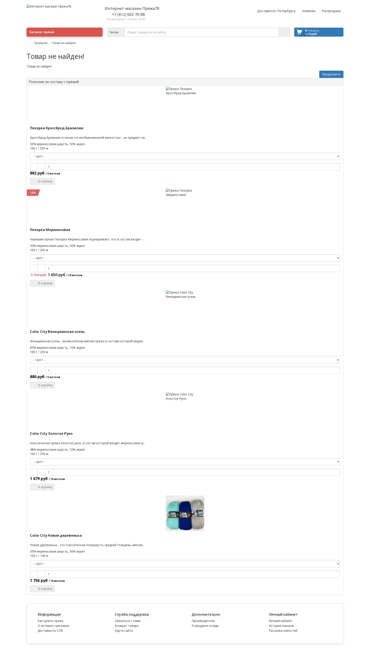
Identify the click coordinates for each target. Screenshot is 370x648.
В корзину (44, 181)
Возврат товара (127, 626)
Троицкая (40, 43)
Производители (203, 621)
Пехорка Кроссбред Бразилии (56, 128)
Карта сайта (124, 631)
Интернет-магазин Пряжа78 (132, 8)
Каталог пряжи (42, 32)
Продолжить (331, 74)
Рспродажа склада (205, 626)
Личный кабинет (280, 621)
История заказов (281, 626)
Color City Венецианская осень (57, 331)
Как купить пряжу (50, 621)
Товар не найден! (64, 43)
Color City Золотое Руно (51, 433)
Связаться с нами (127, 621)
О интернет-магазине (53, 626)
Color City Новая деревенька (56, 535)
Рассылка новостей (283, 631)
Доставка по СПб (50, 631)
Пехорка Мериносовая (50, 229)
